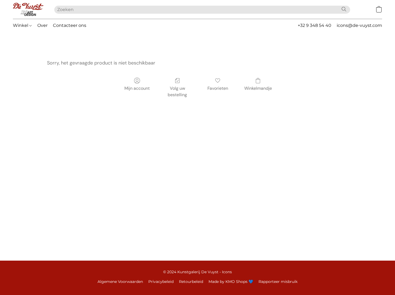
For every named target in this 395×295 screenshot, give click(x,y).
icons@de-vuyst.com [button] (359, 25)
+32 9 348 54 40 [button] (314, 25)
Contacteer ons (69, 25)
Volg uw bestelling (177, 91)
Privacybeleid (161, 281)
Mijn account (137, 88)
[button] (28, 9)
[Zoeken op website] (344, 9)
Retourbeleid (191, 281)
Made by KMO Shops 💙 (231, 281)
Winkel (21, 25)
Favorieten (217, 88)
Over (42, 25)
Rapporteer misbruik (277, 281)
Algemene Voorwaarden (120, 281)
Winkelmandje (258, 88)
